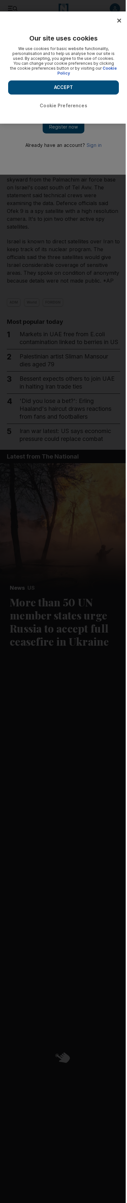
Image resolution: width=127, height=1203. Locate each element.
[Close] (119, 20)
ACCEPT (63, 87)
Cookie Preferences (63, 105)
